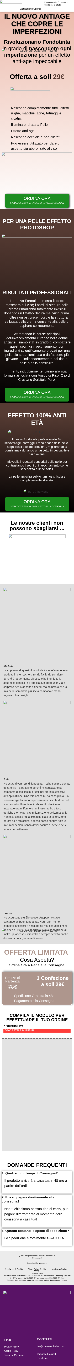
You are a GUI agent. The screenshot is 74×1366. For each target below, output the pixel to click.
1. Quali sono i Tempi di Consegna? (30, 1173)
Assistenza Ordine (59, 1269)
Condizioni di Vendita (14, 1269)
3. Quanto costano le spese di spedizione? (35, 1231)
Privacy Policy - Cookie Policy (37, 1269)
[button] (37, 1173)
